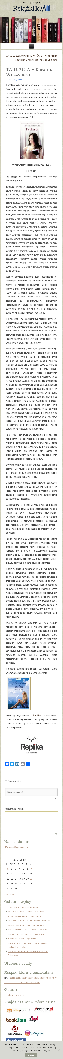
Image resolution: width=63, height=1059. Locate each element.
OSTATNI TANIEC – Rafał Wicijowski (26, 911)
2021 (7, 982)
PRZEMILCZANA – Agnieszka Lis (23, 938)
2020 (54, 978)
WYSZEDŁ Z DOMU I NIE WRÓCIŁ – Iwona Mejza (31, 55)
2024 (25, 982)
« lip (6, 894)
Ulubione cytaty (18, 963)
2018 (42, 978)
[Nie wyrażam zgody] (59, 1049)
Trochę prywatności (14, 994)
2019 (48, 978)
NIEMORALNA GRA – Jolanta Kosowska (27, 929)
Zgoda (31, 1055)
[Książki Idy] (31, 9)
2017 (36, 978)
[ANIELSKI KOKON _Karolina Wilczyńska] (18, 709)
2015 (24, 978)
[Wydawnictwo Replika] (31, 757)
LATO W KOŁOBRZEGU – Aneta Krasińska (29, 920)
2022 (13, 982)
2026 (37, 982)
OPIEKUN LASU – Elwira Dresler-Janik (26, 925)
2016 (30, 978)
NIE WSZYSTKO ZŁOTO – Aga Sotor (26, 934)
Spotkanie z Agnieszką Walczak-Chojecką (36, 59)
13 (27, 873)
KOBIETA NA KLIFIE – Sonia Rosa (24, 916)
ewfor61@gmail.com (18, 847)
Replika (37, 715)
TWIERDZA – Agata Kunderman (23, 907)
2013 (12, 978)
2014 (18, 978)
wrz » (11, 894)
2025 (31, 982)
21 (31, 878)
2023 (19, 982)
